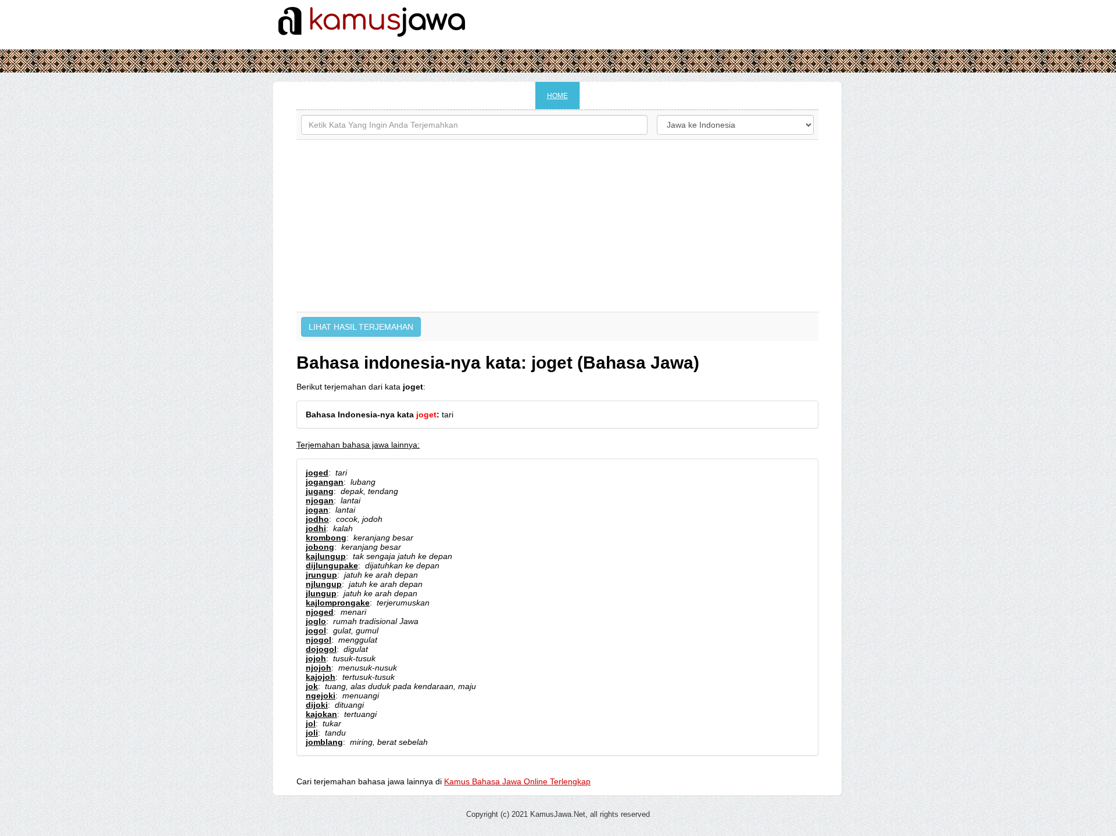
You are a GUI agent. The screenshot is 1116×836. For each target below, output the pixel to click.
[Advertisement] (557, 226)
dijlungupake (332, 565)
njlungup (324, 584)
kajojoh (320, 677)
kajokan (321, 714)
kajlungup (326, 556)
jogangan (325, 482)
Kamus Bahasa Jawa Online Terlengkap (517, 781)
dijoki (317, 704)
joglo (316, 621)
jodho (317, 519)
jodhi (316, 528)
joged (317, 472)
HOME (557, 96)
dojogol (321, 649)
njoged (320, 612)
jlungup (321, 593)
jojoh (316, 658)
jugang (320, 491)
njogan (320, 500)
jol (311, 723)
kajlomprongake (338, 602)
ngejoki (320, 695)
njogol (318, 639)
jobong (320, 547)
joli (312, 732)
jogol (316, 630)
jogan (317, 509)
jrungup (321, 574)
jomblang (324, 742)
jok (312, 686)
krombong (326, 537)
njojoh (318, 667)
